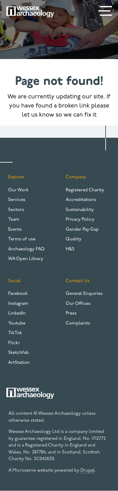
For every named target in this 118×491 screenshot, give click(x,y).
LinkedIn (17, 313)
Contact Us (78, 281)
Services (16, 200)
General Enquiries (84, 294)
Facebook (18, 294)
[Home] (30, 12)
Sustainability (80, 210)
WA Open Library (25, 259)
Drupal (87, 470)
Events (15, 229)
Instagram (18, 304)
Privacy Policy (80, 219)
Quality (73, 239)
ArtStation (19, 363)
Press (71, 313)
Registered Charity (85, 190)
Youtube (16, 323)
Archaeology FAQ (26, 249)
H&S (70, 249)
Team (13, 219)
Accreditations (81, 200)
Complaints (78, 323)
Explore (16, 177)
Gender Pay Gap (82, 229)
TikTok (15, 333)
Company (76, 177)
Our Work (18, 190)
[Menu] (106, 12)
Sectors (16, 210)
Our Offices (78, 304)
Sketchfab (18, 353)
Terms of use (21, 239)
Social (14, 281)
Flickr (14, 343)
